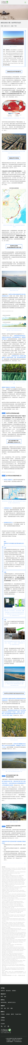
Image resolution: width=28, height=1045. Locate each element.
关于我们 (3, 988)
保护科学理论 (4, 1002)
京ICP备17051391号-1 (16, 1040)
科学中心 (3, 999)
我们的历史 (8, 990)
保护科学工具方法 (11, 1002)
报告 (5, 1008)
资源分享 (3, 1005)
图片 (8, 1008)
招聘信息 (3, 1020)
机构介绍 (3, 990)
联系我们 (14, 990)
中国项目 (3, 1014)
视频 (12, 1008)
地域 (5, 996)
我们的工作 (3, 994)
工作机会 (3, 1017)
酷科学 (12, 1014)
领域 (2, 996)
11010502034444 (18, 1041)
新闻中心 (3, 1011)
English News (18, 1014)
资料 (2, 1008)
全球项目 (8, 1014)
